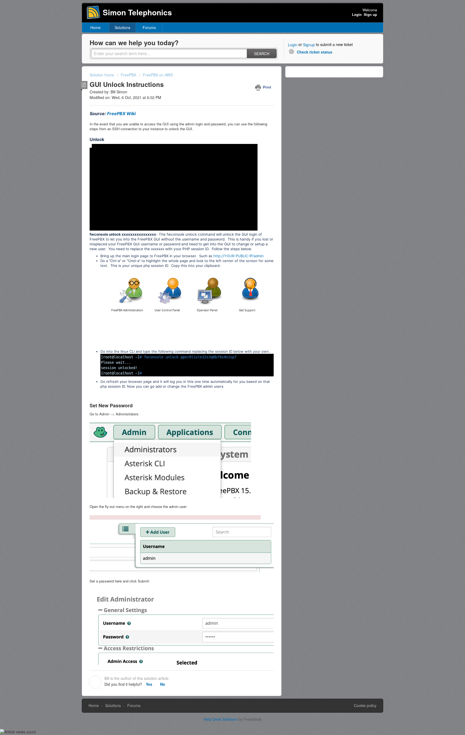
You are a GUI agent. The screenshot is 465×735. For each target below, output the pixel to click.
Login (292, 44)
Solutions (122, 27)
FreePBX (128, 74)
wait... (123, 362)
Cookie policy (365, 705)
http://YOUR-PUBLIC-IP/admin (238, 256)
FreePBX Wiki (121, 113)
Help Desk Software (221, 719)
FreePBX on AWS (158, 74)
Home (95, 27)
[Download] (222, 305)
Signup (309, 44)
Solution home (102, 74)
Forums (149, 27)
